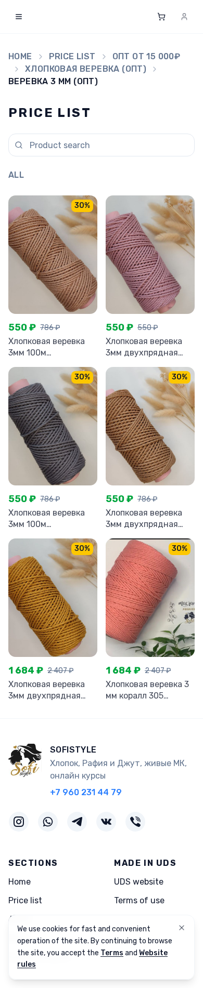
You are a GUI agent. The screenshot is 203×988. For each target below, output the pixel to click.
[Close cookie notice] (181, 927)
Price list (72, 56)
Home (20, 56)
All (16, 175)
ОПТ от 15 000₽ (146, 56)
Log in (174, 16)
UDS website (138, 882)
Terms (111, 953)
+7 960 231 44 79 (86, 792)
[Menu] (18, 16)
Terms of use (139, 900)
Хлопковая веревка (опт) (85, 69)
